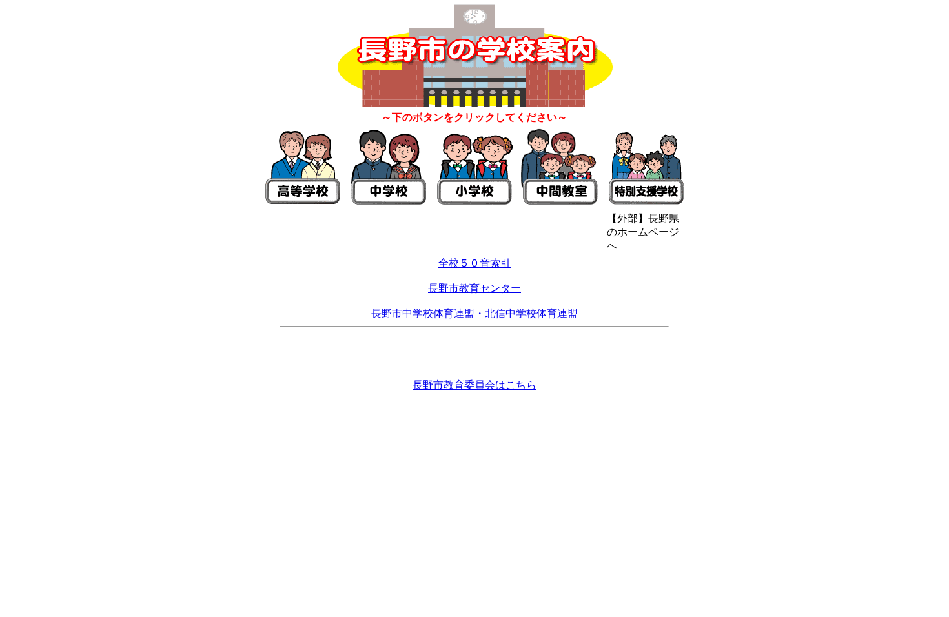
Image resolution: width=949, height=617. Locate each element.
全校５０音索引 (474, 263)
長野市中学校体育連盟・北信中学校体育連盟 (474, 313)
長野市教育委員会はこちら (474, 384)
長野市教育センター (474, 288)
